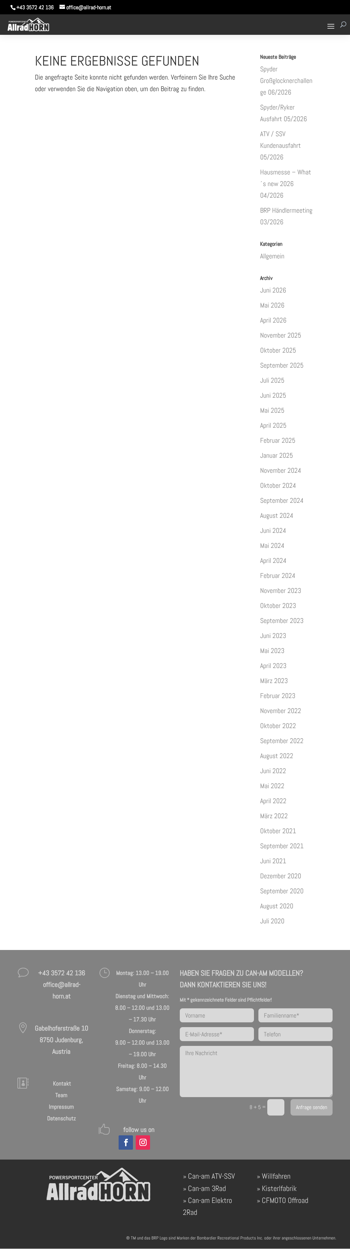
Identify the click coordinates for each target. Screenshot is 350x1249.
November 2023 (280, 590)
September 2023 (282, 620)
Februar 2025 (277, 440)
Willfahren (276, 1176)
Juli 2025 (272, 380)
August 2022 (276, 755)
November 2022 (280, 710)
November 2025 (280, 335)
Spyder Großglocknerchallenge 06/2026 (286, 81)
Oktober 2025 (278, 350)
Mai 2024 (272, 545)
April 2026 (273, 320)
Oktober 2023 (278, 605)
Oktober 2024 (278, 485)
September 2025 (282, 365)
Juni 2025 (273, 395)
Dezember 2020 (280, 875)
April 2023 (273, 665)
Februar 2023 (277, 695)
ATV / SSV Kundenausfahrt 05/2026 (280, 145)
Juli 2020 (272, 921)
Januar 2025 (276, 455)
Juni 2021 (273, 860)
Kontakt (61, 1083)
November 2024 (280, 470)
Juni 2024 (273, 530)
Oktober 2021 (278, 830)
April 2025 (273, 425)
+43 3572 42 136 (35, 7)
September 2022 (282, 740)
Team (61, 1095)
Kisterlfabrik (279, 1188)
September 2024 (282, 500)
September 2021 (282, 845)
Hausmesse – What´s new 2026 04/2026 (285, 184)
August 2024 (276, 515)
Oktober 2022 (278, 725)
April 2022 (273, 800)
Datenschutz (61, 1118)
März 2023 (274, 680)
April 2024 (273, 560)
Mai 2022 (272, 785)
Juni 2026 (273, 290)
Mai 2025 (272, 410)
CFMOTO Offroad (285, 1200)
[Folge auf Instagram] (143, 1142)
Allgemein (272, 256)
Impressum (61, 1106)
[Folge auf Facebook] (126, 1142)
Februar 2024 (277, 575)
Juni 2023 (273, 635)
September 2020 (282, 890)
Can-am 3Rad (207, 1188)
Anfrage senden (311, 1107)
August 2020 (276, 906)
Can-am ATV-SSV (211, 1176)
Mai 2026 (272, 305)
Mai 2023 (272, 650)
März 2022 (274, 815)
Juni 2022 (273, 770)
